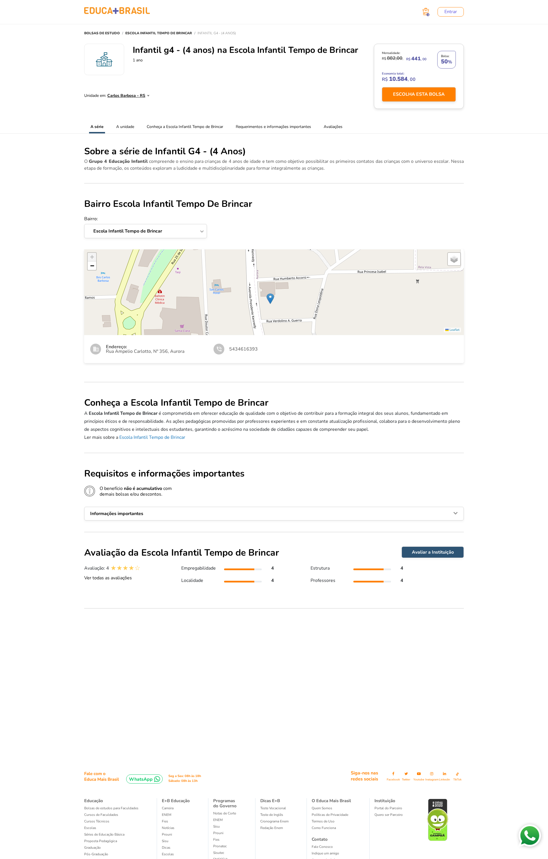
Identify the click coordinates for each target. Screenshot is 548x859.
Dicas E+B (270, 801)
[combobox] (125, 94)
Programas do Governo (225, 803)
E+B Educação (176, 801)
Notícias (168, 828)
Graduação (92, 847)
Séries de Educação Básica (104, 834)
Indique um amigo (325, 853)
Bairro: (123, 225)
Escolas (90, 828)
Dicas (166, 847)
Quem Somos (322, 808)
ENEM (166, 814)
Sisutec (218, 852)
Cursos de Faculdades (101, 814)
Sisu (165, 841)
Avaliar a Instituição (433, 552)
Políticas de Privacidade (330, 814)
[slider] (125, 568)
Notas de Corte (224, 813)
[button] (270, 298)
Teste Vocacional (273, 808)
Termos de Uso (323, 821)
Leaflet (454, 330)
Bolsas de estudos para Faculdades (111, 808)
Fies (165, 821)
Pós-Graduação (96, 854)
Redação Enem (271, 828)
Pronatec (220, 846)
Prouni (167, 834)
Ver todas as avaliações (108, 578)
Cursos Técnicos (96, 821)
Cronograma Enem (274, 821)
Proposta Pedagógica (100, 841)
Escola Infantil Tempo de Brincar (152, 437)
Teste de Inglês (271, 814)
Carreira (168, 808)
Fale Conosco (322, 846)
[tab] (274, 513)
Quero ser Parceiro (388, 814)
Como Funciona (324, 828)
